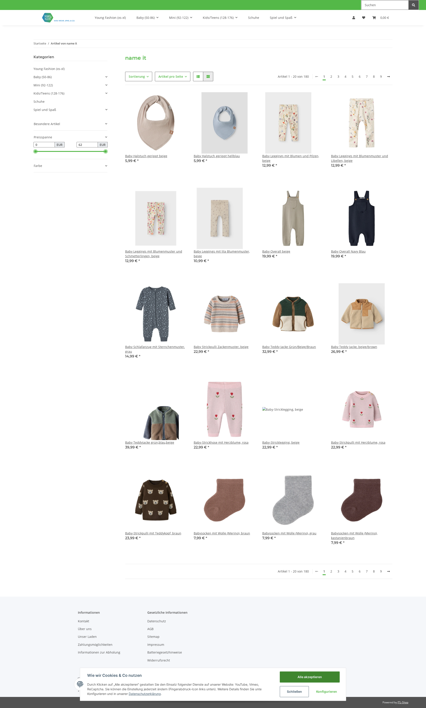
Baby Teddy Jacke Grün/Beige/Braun (289, 347)
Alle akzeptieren (310, 677)
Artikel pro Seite (170, 76)
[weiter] (388, 76)
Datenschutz (156, 621)
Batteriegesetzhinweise (164, 652)
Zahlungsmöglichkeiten (95, 644)
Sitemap (153, 636)
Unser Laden (87, 636)
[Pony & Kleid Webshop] (59, 17)
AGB (150, 629)
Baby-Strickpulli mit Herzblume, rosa (358, 442)
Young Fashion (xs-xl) (49, 69)
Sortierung (137, 76)
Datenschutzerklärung (145, 694)
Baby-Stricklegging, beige (281, 442)
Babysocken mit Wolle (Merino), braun (222, 533)
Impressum (155, 644)
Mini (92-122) (43, 85)
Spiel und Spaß (45, 110)
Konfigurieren (326, 691)
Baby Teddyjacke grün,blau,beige (149, 442)
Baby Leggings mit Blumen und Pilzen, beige (290, 158)
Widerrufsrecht (158, 660)
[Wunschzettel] (364, 17)
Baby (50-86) (43, 77)
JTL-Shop (403, 702)
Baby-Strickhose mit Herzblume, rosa (221, 442)
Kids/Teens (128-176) (49, 93)
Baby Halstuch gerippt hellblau (217, 156)
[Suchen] (413, 5)
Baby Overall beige (276, 251)
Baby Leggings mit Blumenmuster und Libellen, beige (359, 158)
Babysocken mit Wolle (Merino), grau (289, 533)
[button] (354, 17)
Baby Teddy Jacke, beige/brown (354, 347)
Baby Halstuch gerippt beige (146, 156)
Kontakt (83, 621)
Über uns (85, 629)
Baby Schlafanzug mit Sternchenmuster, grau (155, 349)
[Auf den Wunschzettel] (180, 98)
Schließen (294, 691)
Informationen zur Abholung (99, 652)
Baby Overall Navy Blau (348, 251)
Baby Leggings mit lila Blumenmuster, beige (222, 253)
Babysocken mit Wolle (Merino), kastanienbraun (354, 535)
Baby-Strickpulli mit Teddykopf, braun (153, 533)
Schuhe (39, 101)
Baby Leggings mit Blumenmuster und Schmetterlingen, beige (153, 253)
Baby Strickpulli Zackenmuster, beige (221, 347)
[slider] (35, 151)
